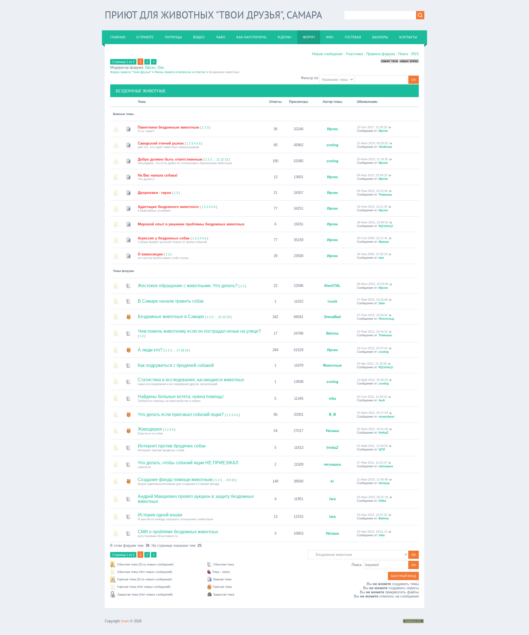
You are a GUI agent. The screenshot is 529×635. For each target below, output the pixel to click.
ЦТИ (382, 449)
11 (218, 159)
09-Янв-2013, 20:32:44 (372, 191)
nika (332, 398)
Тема (142, 102)
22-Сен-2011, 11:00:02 (372, 396)
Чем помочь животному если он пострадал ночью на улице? (199, 331)
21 (220, 317)
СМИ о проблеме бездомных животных (178, 531)
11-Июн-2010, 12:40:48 (372, 479)
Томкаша (385, 194)
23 (228, 317)
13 (226, 159)
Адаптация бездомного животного (168, 207)
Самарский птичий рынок (161, 143)
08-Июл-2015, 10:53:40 (372, 284)
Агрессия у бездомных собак (164, 238)
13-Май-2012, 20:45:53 (372, 379)
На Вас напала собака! (157, 175)
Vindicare (385, 146)
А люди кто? (150, 350)
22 (224, 317)
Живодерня (150, 429)
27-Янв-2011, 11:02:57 (372, 462)
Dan (161, 67)
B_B (332, 414)
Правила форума (380, 54)
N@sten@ (386, 226)
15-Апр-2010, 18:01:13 (372, 531)
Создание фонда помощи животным (175, 479)
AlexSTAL (332, 286)
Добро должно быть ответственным (170, 159)
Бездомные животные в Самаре (171, 316)
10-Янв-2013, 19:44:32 (372, 331)
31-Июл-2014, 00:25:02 (372, 143)
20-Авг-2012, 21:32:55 (372, 363)
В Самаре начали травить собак (171, 301)
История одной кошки (160, 515)
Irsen (125, 621)
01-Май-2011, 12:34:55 (372, 445)
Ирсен (150, 67)
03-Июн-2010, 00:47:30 (372, 497)
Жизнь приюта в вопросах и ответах (180, 72)
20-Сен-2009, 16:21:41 (372, 238)
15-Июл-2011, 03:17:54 (372, 412)
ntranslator (387, 416)
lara (381, 257)
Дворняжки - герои (154, 193)
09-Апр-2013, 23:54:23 (372, 175)
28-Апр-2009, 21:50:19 (372, 254)
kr (332, 481)
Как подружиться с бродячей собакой (176, 365)
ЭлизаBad (332, 317)
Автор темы (332, 102)
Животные (332, 365)
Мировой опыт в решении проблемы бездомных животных (191, 224)
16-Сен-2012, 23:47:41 (372, 348)
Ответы (275, 102)
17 (178, 350)
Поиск (403, 54)
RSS (415, 54)
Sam (382, 303)
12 (222, 159)
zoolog (332, 145)
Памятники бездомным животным (168, 127)
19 (186, 350)
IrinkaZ (383, 432)
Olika (382, 500)
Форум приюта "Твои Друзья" (130, 72)
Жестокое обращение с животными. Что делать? (187, 285)
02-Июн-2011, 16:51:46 (372, 429)
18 (182, 350)
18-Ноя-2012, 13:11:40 (372, 206)
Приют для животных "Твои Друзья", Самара (213, 14)
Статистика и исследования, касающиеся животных (191, 379)
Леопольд (386, 318)
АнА (382, 400)
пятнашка (332, 464)
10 (233, 480)
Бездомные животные (224, 72)
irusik (332, 301)
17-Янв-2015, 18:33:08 (372, 299)
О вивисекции (150, 254)
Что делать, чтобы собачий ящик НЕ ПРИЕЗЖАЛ (188, 462)
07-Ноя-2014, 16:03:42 (372, 315)
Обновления (367, 102)
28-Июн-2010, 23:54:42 (372, 222)
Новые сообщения (327, 54)
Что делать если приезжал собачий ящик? (181, 414)
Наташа (332, 431)
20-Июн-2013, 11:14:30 (372, 159)
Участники (354, 54)
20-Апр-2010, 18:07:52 (372, 514)
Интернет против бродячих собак (172, 446)
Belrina (332, 333)
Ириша (384, 241)
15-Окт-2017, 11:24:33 (372, 127)
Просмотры (298, 102)
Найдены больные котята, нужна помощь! (180, 396)
